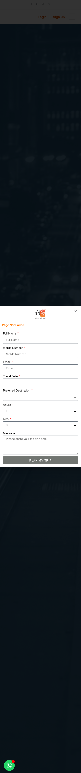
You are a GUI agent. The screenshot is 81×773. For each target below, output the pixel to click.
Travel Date (10, 376)
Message (9, 433)
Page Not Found (13, 325)
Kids (6, 419)
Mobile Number (13, 347)
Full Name (10, 333)
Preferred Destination (17, 390)
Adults (7, 404)
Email (7, 362)
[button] (75, 311)
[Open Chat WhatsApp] (9, 765)
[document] (40, 386)
